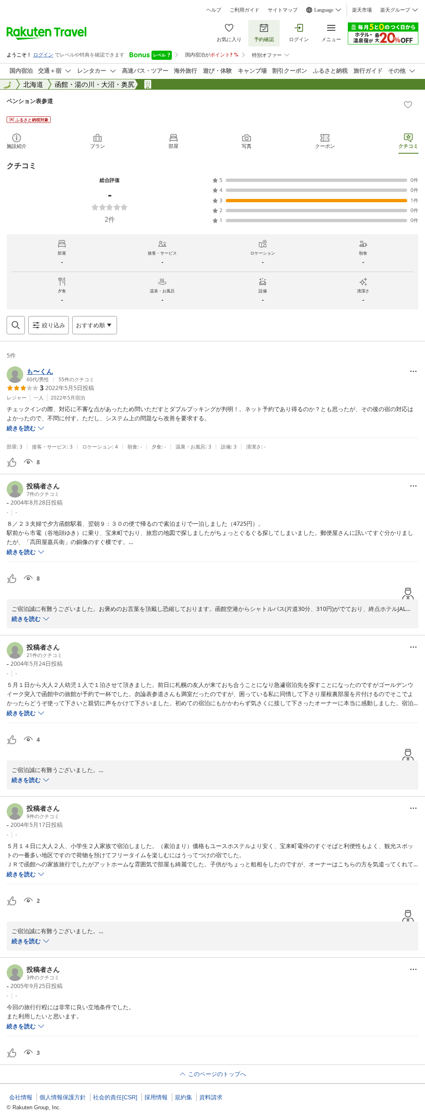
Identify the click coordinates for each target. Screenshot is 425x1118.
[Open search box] (16, 325)
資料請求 (210, 1097)
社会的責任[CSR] (115, 1097)
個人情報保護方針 (62, 1097)
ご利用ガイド (244, 10)
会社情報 (20, 1097)
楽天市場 (362, 10)
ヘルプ (213, 10)
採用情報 (156, 1097)
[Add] (408, 104)
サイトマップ (283, 10)
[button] (50, 374)
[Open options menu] (413, 371)
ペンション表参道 (30, 101)
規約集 (183, 1097)
